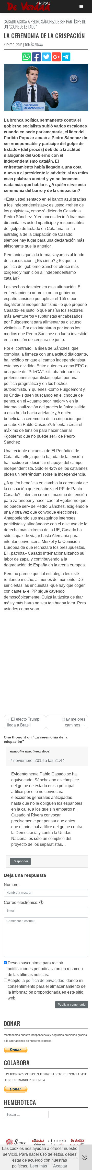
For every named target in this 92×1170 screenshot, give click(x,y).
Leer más (38, 1166)
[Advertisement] (46, 660)
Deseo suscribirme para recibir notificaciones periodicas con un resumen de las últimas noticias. (45, 969)
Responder (20, 861)
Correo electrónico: (21, 902)
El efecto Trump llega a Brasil (23, 722)
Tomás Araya (34, 44)
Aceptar (60, 1166)
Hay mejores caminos (73, 722)
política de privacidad (45, 980)
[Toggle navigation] (81, 6)
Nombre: (11, 884)
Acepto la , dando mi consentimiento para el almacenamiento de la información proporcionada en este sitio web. (47, 989)
